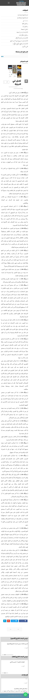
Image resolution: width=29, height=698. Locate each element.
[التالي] (10, 629)
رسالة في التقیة (25, 24)
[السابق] (18, 629)
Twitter (13, 621)
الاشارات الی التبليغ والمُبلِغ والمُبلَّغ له (20, 44)
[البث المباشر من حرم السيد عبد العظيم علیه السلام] (14, 75)
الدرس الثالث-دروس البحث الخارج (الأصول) (16, 644)
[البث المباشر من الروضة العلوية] (19, 67)
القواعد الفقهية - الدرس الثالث (21, 662)
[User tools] (6, 82)
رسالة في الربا (25, 26)
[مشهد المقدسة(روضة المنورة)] (14, 71)
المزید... (25, 648)
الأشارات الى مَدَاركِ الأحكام (22, 38)
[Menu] (9, 3)
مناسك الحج (25, 21)
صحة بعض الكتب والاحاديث (20, 680)
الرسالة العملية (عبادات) (23, 15)
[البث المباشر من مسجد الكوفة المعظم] (19, 75)
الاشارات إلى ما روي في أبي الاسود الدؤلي (19, 41)
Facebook (22, 621)
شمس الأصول (25, 47)
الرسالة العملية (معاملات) (22, 18)
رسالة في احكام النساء (23, 35)
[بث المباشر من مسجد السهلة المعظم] (10, 71)
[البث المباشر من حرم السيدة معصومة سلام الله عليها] (10, 75)
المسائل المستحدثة (24, 29)
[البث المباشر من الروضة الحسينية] (14, 67)
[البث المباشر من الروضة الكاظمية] (19, 71)
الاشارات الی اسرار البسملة (22, 32)
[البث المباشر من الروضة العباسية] (10, 67)
